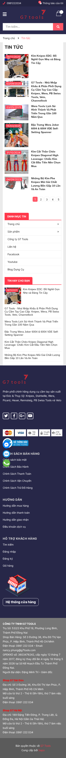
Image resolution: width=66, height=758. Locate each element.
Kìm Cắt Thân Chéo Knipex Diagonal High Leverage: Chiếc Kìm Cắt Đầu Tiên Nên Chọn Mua (45, 158)
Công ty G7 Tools (18, 239)
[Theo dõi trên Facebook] (14, 416)
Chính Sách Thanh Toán (17, 473)
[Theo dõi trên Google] (22, 416)
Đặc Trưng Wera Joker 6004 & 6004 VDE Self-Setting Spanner (45, 128)
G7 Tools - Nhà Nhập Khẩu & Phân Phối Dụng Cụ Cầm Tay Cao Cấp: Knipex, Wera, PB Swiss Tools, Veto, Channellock (32, 311)
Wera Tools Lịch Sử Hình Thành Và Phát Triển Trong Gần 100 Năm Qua (31, 323)
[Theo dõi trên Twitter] (6, 416)
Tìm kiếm (8, 544)
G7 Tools (45, 745)
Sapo (41, 750)
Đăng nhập (9, 551)
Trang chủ (14, 224)
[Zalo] (6, 454)
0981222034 (14, 3)
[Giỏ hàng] (58, 15)
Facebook (13, 254)
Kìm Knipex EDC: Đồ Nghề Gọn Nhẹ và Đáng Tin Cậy (45, 59)
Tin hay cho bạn (18, 280)
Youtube (12, 261)
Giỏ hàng (8, 565)
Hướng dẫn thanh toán (16, 512)
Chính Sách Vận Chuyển (17, 480)
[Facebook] (6, 444)
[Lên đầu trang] (59, 740)
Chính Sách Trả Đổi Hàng (18, 487)
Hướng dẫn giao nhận (16, 519)
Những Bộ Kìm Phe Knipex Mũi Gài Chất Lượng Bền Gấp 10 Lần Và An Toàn (32, 356)
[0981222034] (6, 463)
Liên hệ (12, 246)
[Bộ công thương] (15, 442)
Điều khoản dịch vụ (14, 526)
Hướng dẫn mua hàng (16, 505)
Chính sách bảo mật (15, 459)
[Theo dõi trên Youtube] (30, 416)
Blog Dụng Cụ (16, 269)
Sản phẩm (14, 231)
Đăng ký (8, 558)
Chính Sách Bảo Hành (16, 466)
